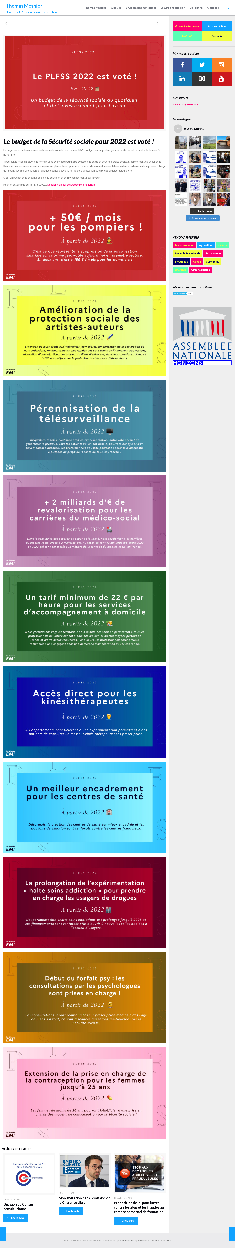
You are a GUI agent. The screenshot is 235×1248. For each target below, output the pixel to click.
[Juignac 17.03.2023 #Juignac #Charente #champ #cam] (209, 142)
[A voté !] (195, 157)
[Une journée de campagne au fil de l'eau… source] (181, 185)
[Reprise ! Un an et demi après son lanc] (195, 142)
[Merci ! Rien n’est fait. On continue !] (181, 171)
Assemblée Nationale (187, 26)
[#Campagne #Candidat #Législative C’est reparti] (181, 199)
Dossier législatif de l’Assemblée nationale (71, 184)
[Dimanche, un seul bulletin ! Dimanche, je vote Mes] (209, 171)
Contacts (217, 36)
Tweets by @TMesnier (185, 104)
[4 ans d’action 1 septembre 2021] (3, 1234)
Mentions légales (161, 1240)
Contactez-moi (127, 1240)
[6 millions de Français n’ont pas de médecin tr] (195, 199)
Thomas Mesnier (34, 7)
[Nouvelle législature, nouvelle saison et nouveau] (209, 199)
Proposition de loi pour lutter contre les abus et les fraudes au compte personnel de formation (139, 1207)
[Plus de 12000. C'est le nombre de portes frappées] (209, 157)
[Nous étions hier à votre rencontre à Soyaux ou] (223, 171)
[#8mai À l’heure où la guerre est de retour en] (181, 142)
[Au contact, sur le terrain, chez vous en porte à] (223, 157)
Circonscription (217, 26)
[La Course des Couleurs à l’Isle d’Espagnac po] (223, 185)
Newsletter (144, 1240)
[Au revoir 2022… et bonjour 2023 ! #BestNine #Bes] (209, 185)
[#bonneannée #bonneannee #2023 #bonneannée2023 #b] (195, 185)
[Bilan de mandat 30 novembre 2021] (232, 1234)
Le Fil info (187, 36)
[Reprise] (223, 142)
